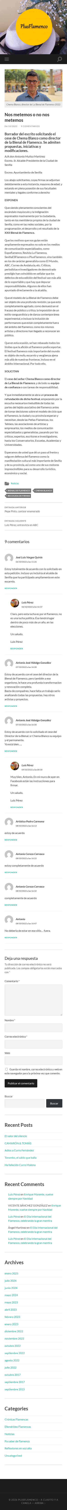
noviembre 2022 (14, 1338)
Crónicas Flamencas (16, 1419)
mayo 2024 (11, 1295)
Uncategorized (13, 1455)
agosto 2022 (12, 1360)
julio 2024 (10, 1280)
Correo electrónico (16, 1036)
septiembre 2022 (15, 1353)
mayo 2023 (11, 1302)
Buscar (9, 1096)
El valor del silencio (16, 1136)
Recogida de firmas (19, 495)
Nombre (10, 1020)
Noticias (15, 483)
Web (7, 1053)
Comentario (12, 981)
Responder (11, 588)
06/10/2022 (11, 126)
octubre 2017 (13, 1374)
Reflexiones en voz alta (18, 1448)
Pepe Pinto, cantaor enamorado (22, 509)
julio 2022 (10, 1367)
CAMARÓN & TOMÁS (18, 1143)
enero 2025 (11, 1273)
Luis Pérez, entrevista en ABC (21, 523)
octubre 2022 (13, 1345)
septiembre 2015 (15, 1389)
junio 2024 (11, 1287)
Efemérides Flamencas (18, 1426)
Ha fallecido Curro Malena (20, 1164)
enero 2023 (11, 1324)
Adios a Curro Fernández (19, 1150)
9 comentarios (30, 126)
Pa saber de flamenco (17, 1441)
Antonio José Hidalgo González (33, 720)
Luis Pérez (27, 602)
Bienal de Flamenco (19, 490)
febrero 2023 (12, 1316)
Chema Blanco (44, 490)
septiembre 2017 (15, 1382)
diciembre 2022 (14, 1331)
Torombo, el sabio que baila (20, 1157)
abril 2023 (11, 1309)
